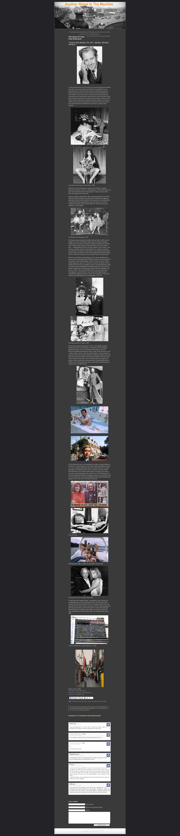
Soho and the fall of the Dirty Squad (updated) (98, 36)
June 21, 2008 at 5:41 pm (75, 724)
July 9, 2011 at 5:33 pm (74, 744)
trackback (78, 710)
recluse (89, 701)
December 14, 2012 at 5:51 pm (76, 765)
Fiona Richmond (76, 701)
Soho (108, 706)
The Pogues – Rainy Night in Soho (77, 690)
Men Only (84, 701)
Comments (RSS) (94, 831)
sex (99, 701)
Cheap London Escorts (76, 734)
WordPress (101, 830)
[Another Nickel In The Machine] (90, 15)
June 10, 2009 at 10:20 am (75, 735)
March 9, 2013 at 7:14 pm (75, 785)
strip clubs (103, 701)
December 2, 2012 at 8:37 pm (76, 755)
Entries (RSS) (85, 831)
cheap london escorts (75, 743)
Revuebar (94, 701)
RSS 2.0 (96, 708)
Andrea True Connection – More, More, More (79, 692)
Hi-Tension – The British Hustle (76, 694)
